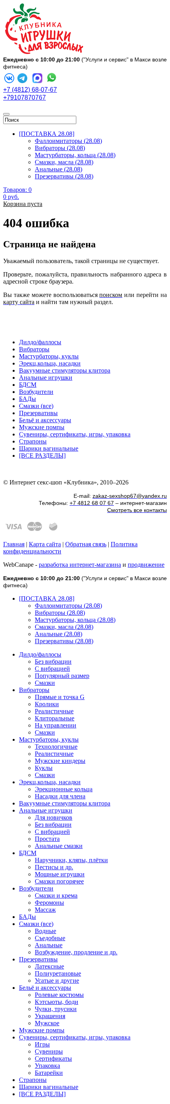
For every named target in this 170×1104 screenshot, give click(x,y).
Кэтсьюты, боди (56, 1001)
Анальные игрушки (45, 377)
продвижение (146, 564)
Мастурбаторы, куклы (49, 356)
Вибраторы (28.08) (60, 148)
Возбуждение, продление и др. (76, 952)
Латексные (49, 966)
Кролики (47, 704)
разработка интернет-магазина (80, 564)
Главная (14, 544)
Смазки (45, 682)
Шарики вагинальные (48, 448)
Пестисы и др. (54, 867)
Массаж (45, 909)
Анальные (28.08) (58, 169)
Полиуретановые (58, 973)
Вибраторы (34, 349)
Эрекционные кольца (64, 789)
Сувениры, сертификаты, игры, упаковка (74, 434)
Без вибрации (53, 661)
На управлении (55, 725)
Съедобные (50, 938)
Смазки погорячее (59, 881)
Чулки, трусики (56, 1009)
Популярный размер (62, 675)
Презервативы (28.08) (64, 176)
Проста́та (47, 838)
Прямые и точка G (60, 697)
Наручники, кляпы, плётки (71, 860)
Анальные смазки (59, 845)
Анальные (48, 945)
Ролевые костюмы (59, 994)
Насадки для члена (60, 796)
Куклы (44, 767)
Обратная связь (85, 544)
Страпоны (33, 441)
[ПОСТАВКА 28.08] (46, 133)
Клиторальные (54, 718)
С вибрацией (52, 668)
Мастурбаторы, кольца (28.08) (75, 155)
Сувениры (49, 1051)
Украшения (50, 1016)
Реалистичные (54, 711)
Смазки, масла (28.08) (64, 162)
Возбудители (36, 391)
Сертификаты (53, 1058)
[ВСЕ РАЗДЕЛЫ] (42, 455)
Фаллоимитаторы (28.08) (68, 140)
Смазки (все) (36, 406)
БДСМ (27, 384)
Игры (42, 1044)
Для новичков (53, 817)
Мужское (47, 1023)
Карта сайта (45, 544)
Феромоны (49, 902)
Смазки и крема (56, 895)
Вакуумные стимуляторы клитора (64, 370)
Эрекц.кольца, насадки (50, 363)
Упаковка (47, 1065)
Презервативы (38, 413)
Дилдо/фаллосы (40, 342)
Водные (45, 931)
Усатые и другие (57, 980)
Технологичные (56, 746)
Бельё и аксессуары (45, 420)
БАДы (27, 398)
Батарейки (49, 1072)
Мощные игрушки (60, 874)
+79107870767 (24, 97)
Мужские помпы (41, 427)
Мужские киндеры (60, 760)
